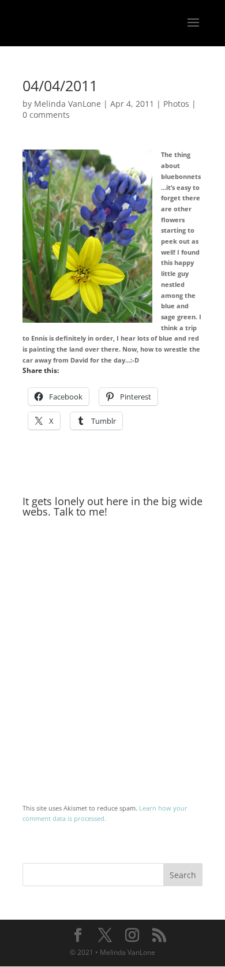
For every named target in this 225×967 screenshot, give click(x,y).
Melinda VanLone (67, 103)
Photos (176, 103)
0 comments (46, 114)
